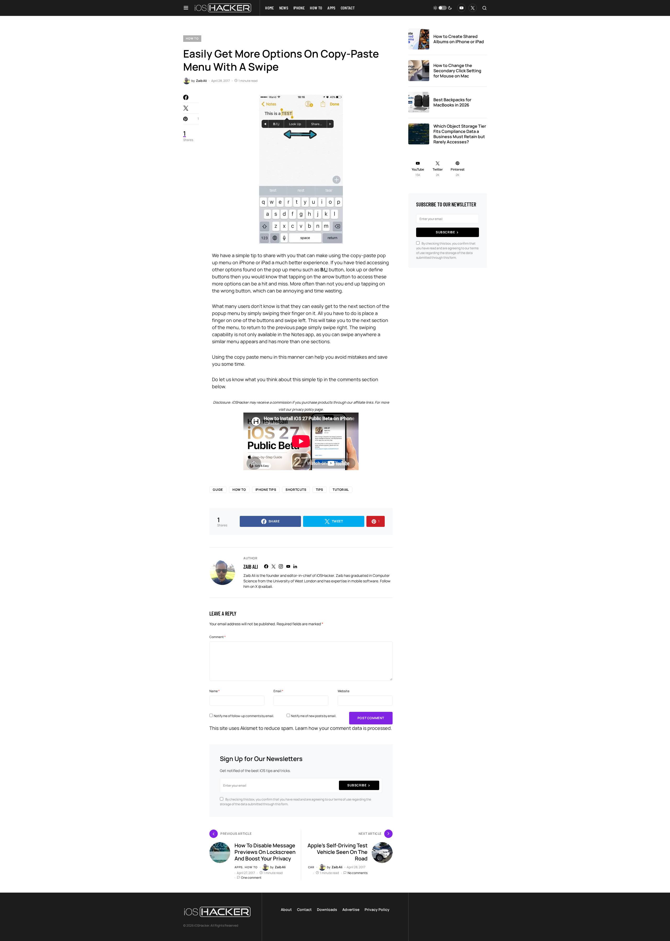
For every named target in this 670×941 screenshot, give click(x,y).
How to (192, 38)
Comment (217, 637)
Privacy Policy (377, 909)
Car (311, 867)
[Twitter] (472, 8)
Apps (238, 867)
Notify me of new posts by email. (313, 716)
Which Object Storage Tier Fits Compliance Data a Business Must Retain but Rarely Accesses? (459, 134)
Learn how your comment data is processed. (343, 728)
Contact (304, 909)
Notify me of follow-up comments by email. (244, 716)
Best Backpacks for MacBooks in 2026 (452, 102)
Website (343, 691)
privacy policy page (307, 409)
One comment (251, 877)
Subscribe (356, 785)
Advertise (350, 909)
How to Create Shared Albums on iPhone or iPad (458, 38)
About (286, 909)
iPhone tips (265, 489)
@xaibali (265, 586)
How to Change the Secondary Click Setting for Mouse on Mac (457, 71)
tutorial (341, 489)
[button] (186, 8)
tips (319, 489)
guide (218, 489)
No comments (357, 873)
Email (278, 691)
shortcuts (296, 489)
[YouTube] (461, 8)
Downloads (327, 909)
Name (214, 691)
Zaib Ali (250, 567)
